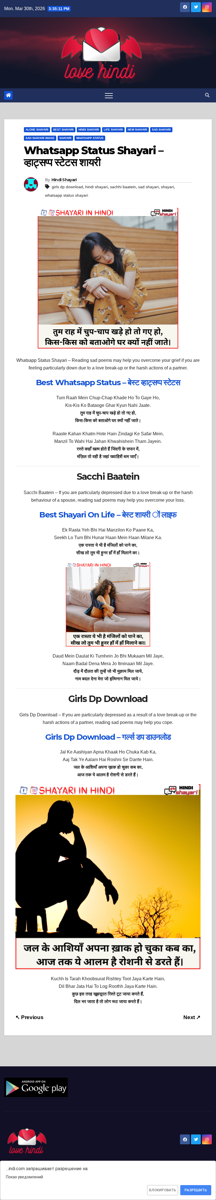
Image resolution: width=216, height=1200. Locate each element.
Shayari (65, 138)
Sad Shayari (161, 129)
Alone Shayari (37, 129)
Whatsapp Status (90, 138)
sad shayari (148, 187)
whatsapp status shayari (66, 195)
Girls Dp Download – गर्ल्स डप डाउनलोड (108, 737)
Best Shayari (63, 129)
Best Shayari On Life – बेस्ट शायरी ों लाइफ (108, 514)
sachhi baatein (123, 187)
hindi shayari (96, 187)
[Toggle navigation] (108, 95)
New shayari (137, 129)
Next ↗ (192, 1017)
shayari (167, 187)
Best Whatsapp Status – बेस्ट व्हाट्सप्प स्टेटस (108, 382)
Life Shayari (113, 129)
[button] (207, 95)
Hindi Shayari (88, 129)
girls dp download (67, 187)
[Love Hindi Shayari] (36, 1087)
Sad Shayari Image (40, 138)
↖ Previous (29, 1017)
